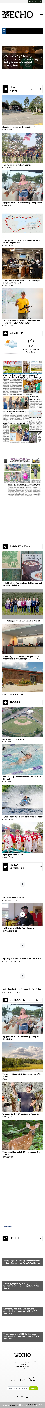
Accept (37, 1404)
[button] (41, 867)
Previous (4, 57)
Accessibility (36, 2)
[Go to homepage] (17, 15)
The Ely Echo (8, 1227)
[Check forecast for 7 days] (11, 347)
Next (41, 57)
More (30, 89)
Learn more (26, 1404)
